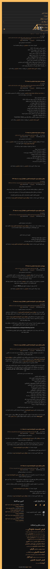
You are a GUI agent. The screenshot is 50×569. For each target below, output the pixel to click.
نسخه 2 (15, 349)
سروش (28, 536)
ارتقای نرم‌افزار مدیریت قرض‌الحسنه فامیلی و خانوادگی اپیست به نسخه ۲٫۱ (29, 301)
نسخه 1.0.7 (11, 468)
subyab (29, 539)
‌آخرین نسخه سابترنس (39, 37)
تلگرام (44, 536)
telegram (43, 554)
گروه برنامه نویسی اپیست (29, 143)
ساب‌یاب (41, 536)
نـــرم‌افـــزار (45, 22)
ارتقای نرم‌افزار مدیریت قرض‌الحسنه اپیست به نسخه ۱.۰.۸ (32, 429)
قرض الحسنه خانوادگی (40, 182)
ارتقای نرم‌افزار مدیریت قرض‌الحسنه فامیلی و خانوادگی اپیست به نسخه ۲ (29, 345)
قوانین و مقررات (44, 30)
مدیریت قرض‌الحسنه (29, 410)
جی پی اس (37, 557)
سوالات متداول (44, 27)
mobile (26, 534)
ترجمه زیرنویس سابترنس (26, 37)
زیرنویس (23, 281)
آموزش (39, 531)
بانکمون (41, 537)
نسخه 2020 (10, 182)
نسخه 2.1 (14, 305)
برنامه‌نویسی (36, 554)
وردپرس (38, 563)
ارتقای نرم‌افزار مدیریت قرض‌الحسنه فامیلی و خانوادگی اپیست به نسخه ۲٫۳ (29, 210)
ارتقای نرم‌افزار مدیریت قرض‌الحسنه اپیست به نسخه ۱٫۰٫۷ (32, 466)
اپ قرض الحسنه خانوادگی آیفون (33, 531)
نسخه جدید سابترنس (24, 38)
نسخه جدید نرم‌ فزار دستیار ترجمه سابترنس (34, 93)
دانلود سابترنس (20, 37)
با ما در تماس (14, 416)
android (39, 554)
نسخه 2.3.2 (14, 182)
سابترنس (9, 37)
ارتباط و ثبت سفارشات (43, 25)
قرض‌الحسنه (32, 554)
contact (41, 531)
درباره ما (46, 16)
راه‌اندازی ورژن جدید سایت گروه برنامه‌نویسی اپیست (15, 509)
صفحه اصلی (45, 13)
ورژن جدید (37, 537)
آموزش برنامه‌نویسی (29, 546)
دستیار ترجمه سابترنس (14, 37)
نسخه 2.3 (14, 214)
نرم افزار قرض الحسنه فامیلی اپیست (21, 182)
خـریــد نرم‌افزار (44, 19)
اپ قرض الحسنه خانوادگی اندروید (40, 534)
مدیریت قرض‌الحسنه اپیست (28, 438)
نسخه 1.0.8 (9, 431)
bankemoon (42, 541)
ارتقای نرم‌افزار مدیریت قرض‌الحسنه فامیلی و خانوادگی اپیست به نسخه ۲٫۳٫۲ (28, 179)
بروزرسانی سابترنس (33, 37)
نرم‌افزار (38, 438)
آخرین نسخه (39, 416)
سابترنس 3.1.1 (29, 86)
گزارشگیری (28, 182)
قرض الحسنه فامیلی (33, 182)
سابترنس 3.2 (29, 38)
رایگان (36, 431)
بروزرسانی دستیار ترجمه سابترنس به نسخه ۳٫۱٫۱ (35, 81)
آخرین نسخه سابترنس (32, 69)
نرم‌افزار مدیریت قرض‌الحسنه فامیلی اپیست (20, 198)
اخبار (40, 36)
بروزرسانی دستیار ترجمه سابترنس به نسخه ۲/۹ (35, 266)
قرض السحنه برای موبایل (34, 539)
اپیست (27, 532)
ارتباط (34, 534)
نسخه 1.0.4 (31, 541)
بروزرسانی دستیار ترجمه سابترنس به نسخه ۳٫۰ (35, 133)
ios (35, 537)
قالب (36, 563)
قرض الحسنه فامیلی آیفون (33, 536)
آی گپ (38, 536)
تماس (27, 552)
